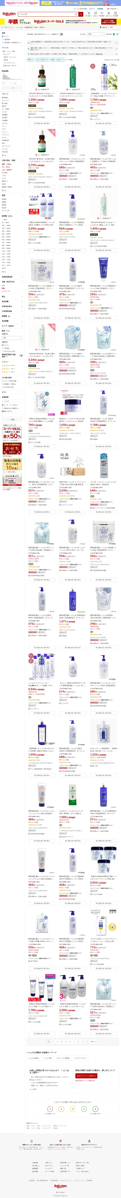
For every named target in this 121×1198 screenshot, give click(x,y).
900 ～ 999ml (6, 248)
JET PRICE (34, 961)
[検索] (81, 14)
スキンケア (47, 1126)
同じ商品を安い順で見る (42, 123)
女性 (3, 285)
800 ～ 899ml (6, 245)
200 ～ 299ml (6, 228)
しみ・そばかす (7, 170)
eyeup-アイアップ (67, 837)
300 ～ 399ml (6, 231)
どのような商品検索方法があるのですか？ (44, 1082)
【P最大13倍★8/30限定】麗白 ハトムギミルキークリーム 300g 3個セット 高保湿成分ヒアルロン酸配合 (103, 878)
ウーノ (4, 126)
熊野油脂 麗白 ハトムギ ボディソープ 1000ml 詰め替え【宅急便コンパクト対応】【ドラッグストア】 (41, 550)
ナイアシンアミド (80, 1058)
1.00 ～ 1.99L (6, 251)
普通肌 (4, 202)
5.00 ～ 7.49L (6, 260)
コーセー (5, 112)
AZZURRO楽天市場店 (68, 309)
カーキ (4, 137)
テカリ (4, 178)
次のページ (94, 1041)
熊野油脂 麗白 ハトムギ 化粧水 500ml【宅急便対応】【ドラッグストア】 (72, 288)
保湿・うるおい (7, 164)
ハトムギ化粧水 (33, 1058)
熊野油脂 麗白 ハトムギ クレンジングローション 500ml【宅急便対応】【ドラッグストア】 (72, 161)
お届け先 (5, 334)
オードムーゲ (6, 146)
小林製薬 (5, 120)
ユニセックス (6, 291)
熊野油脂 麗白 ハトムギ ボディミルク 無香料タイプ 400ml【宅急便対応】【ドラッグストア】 (103, 161)
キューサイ (5, 100)
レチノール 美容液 (63, 1058)
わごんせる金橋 (35, 243)
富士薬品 (5, 103)
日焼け (4, 184)
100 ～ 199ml (6, 225)
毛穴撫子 (5, 117)
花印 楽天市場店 (66, 439)
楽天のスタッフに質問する (86, 1076)
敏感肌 (4, 205)
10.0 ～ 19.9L (6, 265)
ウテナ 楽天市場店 (98, 964)
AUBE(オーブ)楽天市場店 (69, 179)
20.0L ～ (4, 268)
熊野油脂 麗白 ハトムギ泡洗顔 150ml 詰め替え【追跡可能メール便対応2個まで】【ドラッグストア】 (103, 617)
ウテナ (4, 129)
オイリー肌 (5, 210)
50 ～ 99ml (5, 222)
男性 (3, 288)
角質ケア (5, 181)
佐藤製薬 (5, 115)
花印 (3, 143)
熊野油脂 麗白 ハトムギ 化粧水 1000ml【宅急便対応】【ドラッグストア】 (103, 421)
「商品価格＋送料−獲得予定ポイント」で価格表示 (42, 34)
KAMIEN (64, 243)
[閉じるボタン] (116, 42)
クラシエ (5, 149)
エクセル (5, 123)
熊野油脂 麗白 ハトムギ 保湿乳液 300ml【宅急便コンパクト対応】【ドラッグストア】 (71, 224)
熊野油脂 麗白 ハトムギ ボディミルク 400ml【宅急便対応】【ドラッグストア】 (41, 484)
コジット (5, 132)
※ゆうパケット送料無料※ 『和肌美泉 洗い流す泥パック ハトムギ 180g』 (103, 750)
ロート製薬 (5, 109)
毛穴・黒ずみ (6, 167)
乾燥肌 (4, 199)
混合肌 (4, 208)
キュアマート (96, 119)
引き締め (5, 172)
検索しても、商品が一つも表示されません (44, 1085)
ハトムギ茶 (48, 1058)
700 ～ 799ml (6, 242)
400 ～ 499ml (6, 234)
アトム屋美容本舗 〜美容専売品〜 (41, 769)
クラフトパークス (67, 505)
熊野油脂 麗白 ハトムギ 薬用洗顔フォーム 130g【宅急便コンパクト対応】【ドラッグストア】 (103, 288)
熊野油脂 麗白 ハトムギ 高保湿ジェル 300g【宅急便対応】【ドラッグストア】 (41, 288)
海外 (8, 331)
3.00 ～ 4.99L (6, 257)
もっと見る (33, 1089)
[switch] (21, 355)
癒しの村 (95, 766)
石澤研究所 (5, 140)
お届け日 (5, 342)
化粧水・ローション (60, 1126)
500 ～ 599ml (6, 237)
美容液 (55, 1128)
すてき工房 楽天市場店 (37, 117)
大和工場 (5, 152)
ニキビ (4, 175)
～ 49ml (4, 220)
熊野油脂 (5, 97)
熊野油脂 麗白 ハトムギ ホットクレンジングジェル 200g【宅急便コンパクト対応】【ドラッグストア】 (41, 813)
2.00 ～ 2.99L (6, 254)
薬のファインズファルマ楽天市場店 (103, 508)
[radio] (2, 36)
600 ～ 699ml (6, 240)
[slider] (2, 79)
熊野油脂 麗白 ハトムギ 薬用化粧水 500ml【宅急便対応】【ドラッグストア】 (72, 617)
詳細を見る (99, 54)
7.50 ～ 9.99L (6, 262)
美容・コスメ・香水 (33, 1126)
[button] (112, 9)
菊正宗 (4, 106)
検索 (13, 88)
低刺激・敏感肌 (7, 187)
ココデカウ (64, 703)
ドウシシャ (5, 135)
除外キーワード (7, 411)
